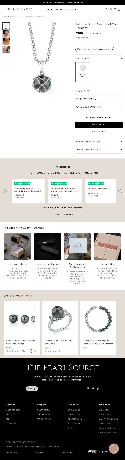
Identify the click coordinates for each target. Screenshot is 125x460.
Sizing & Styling (107, 428)
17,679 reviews (74, 208)
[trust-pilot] (103, 452)
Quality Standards (108, 419)
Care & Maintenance (109, 433)
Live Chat (11, 415)
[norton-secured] (92, 452)
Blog (70, 428)
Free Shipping (44, 415)
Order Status (44, 410)
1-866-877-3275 (13, 410)
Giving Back (74, 415)
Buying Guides (106, 424)
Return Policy (44, 419)
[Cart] (119, 9)
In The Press (74, 424)
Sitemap (40, 453)
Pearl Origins (106, 415)
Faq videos (104, 410)
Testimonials (75, 419)
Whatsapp (11, 424)
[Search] (107, 9)
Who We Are (74, 410)
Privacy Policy (13, 453)
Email (9, 419)
